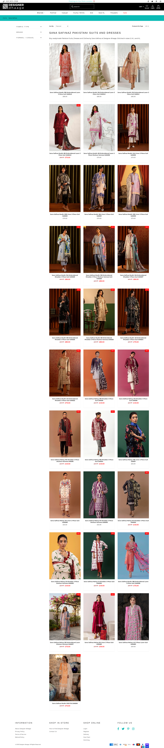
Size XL (102, 13)
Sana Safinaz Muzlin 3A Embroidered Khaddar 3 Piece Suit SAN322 (65, 399)
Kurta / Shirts (78, 13)
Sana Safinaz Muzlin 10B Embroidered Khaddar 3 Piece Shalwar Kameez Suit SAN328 (99, 276)
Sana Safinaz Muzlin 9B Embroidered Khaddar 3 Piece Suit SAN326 (65, 338)
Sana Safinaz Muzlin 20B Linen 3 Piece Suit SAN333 (65, 215)
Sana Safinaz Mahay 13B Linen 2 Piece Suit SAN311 (133, 460)
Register (86, 731)
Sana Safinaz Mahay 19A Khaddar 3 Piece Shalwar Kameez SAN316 (65, 460)
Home (5, 18)
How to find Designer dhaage (59, 728)
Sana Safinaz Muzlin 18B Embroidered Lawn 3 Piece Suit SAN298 (133, 582)
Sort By (51, 26)
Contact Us (53, 731)
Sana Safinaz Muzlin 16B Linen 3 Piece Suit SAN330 (133, 215)
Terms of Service (20, 734)
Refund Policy (19, 737)
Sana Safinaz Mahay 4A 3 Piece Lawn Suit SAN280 (133, 643)
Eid (91, 13)
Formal (53, 13)
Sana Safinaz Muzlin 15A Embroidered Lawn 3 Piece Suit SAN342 (99, 93)
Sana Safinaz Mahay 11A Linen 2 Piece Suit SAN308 (64, 521)
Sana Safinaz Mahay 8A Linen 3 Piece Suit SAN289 (99, 643)
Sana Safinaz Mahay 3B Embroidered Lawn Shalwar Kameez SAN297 (65, 643)
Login (85, 728)
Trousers (114, 13)
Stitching (86, 740)
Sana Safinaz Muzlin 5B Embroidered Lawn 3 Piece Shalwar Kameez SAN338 (99, 154)
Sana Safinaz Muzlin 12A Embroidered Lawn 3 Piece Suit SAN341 (133, 93)
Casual (65, 13)
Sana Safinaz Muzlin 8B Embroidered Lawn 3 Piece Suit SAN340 (64, 154)
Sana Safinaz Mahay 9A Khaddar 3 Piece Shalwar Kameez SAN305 (99, 521)
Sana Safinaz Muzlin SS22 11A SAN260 (65, 703)
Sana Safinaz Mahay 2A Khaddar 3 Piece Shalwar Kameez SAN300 (65, 582)
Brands (40, 13)
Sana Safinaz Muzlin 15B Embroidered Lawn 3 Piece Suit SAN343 (65, 93)
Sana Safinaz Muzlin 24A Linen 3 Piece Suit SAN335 (133, 154)
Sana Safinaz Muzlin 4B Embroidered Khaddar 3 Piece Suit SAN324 (133, 338)
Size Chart (86, 737)
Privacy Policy (19, 731)
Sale (125, 13)
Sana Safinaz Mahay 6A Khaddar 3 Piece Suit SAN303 (133, 521)
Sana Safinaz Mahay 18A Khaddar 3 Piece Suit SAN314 (99, 460)
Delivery (86, 734)
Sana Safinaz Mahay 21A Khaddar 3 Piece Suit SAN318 (133, 399)
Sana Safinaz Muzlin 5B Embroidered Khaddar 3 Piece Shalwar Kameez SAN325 (99, 338)
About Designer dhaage (23, 728)
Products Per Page (137, 26)
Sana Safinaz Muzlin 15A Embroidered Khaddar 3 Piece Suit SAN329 (65, 276)
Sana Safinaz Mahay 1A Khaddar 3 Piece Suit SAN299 (99, 582)
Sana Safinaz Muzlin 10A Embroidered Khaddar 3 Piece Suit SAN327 (133, 276)
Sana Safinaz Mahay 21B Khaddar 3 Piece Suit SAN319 (99, 399)
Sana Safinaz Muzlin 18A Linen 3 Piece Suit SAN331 (99, 215)
